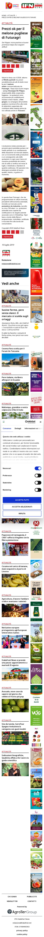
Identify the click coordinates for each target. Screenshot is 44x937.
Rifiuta (22, 513)
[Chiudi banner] (40, 422)
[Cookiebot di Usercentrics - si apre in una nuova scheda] (26, 422)
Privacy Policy (22, 930)
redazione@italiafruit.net (11, 264)
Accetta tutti (22, 500)
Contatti (32, 901)
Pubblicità (32, 896)
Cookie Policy (22, 934)
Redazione (6, 260)
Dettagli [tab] (18, 428)
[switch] (38, 475)
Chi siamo (12, 896)
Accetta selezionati (22, 507)
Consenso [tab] (7, 428)
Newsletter (12, 901)
